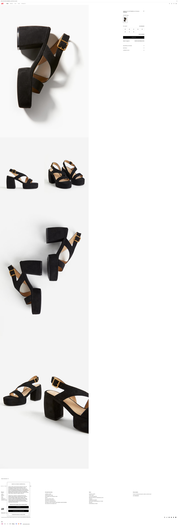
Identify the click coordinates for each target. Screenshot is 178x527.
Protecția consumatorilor (50, 501)
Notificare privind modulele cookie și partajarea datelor (18, 504)
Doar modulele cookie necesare (18, 510)
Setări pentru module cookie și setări (18, 514)
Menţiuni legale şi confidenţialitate (96, 497)
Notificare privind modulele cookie (96, 501)
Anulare (90, 502)
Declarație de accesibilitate (50, 503)
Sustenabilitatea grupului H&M (51, 496)
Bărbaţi (11, 3)
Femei (7, 3)
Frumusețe (23, 3)
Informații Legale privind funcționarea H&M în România (56, 502)
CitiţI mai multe (136, 495)
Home (19, 3)
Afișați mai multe (4, 478)
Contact (90, 498)
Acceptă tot (18, 507)
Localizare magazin (93, 496)
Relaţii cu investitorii (49, 498)
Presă (46, 497)
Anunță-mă (134, 37)
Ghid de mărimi (141, 34)
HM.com (2, 486)
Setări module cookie (93, 503)
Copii (15, 3)
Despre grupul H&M (49, 495)
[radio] (125, 19)
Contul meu (91, 495)
